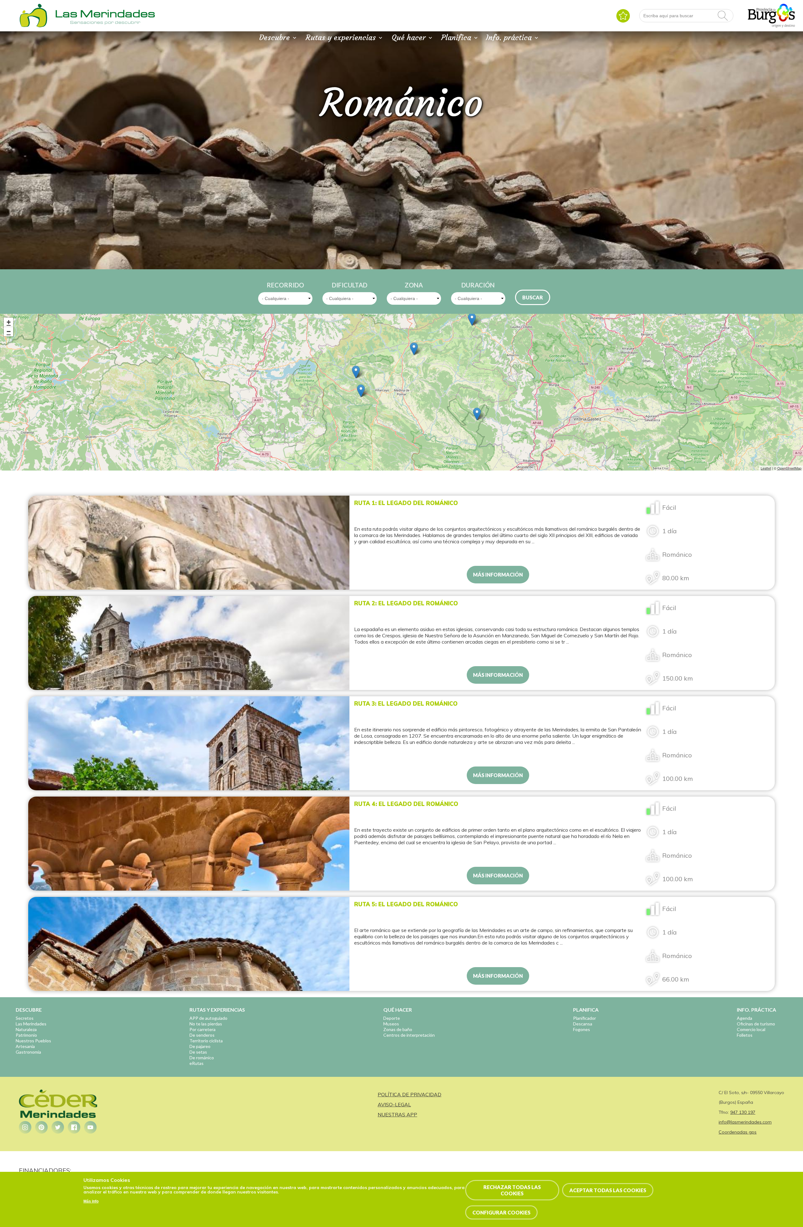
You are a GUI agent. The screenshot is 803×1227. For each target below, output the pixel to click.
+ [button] (9, 322)
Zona (414, 285)
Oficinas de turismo (756, 1023)
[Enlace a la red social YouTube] (90, 1127)
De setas (198, 1052)
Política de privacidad (409, 1094)
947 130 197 (742, 1112)
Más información (498, 574)
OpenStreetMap (789, 468)
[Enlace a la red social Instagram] (25, 1127)
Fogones (581, 1029)
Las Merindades (31, 1023)
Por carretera (202, 1029)
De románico (201, 1057)
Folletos (744, 1035)
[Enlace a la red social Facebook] (74, 1127)
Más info (90, 1201)
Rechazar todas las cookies (512, 1190)
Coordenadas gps (738, 1132)
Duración (478, 285)
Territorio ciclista (206, 1040)
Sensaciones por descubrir (105, 22)
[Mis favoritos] (623, 16)
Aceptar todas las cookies (607, 1190)
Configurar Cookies (501, 1212)
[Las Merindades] (33, 26)
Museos (391, 1023)
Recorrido (285, 285)
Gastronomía (28, 1052)
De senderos (202, 1035)
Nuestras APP (397, 1114)
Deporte (391, 1018)
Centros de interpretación (409, 1035)
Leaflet (766, 468)
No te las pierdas (205, 1023)
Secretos (25, 1018)
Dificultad (349, 285)
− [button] (9, 331)
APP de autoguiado (208, 1018)
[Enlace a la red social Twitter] (57, 1127)
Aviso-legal (394, 1104)
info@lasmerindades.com (745, 1122)
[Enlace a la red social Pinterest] (41, 1127)
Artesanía (25, 1046)
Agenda (744, 1018)
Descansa (582, 1023)
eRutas (196, 1063)
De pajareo (199, 1046)
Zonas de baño (397, 1029)
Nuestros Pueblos (33, 1040)
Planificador (584, 1018)
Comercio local (751, 1029)
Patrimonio (26, 1035)
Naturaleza (26, 1029)
